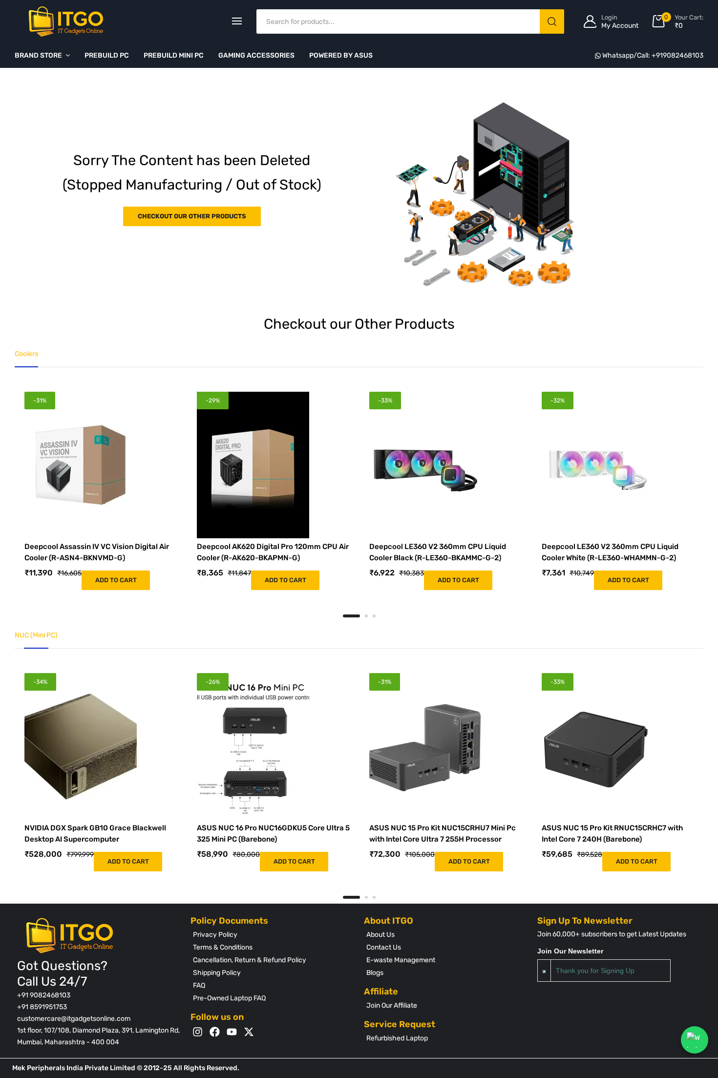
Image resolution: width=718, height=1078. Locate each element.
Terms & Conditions (223, 947)
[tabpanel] (101, 491)
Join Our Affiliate (391, 1005)
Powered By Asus (341, 55)
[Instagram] (197, 1032)
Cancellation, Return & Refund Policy (249, 960)
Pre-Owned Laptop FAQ (229, 998)
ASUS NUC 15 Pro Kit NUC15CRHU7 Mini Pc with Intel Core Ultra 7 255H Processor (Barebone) (442, 839)
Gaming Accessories (256, 55)
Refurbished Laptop (397, 1038)
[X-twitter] (249, 1032)
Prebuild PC (106, 55)
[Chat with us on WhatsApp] (694, 1040)
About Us (380, 934)
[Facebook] (215, 1032)
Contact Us (383, 947)
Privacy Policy (215, 934)
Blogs (374, 973)
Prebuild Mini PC (174, 55)
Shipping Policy (217, 973)
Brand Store (38, 55)
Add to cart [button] (116, 580)
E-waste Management (400, 960)
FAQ (199, 985)
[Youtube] (232, 1032)
